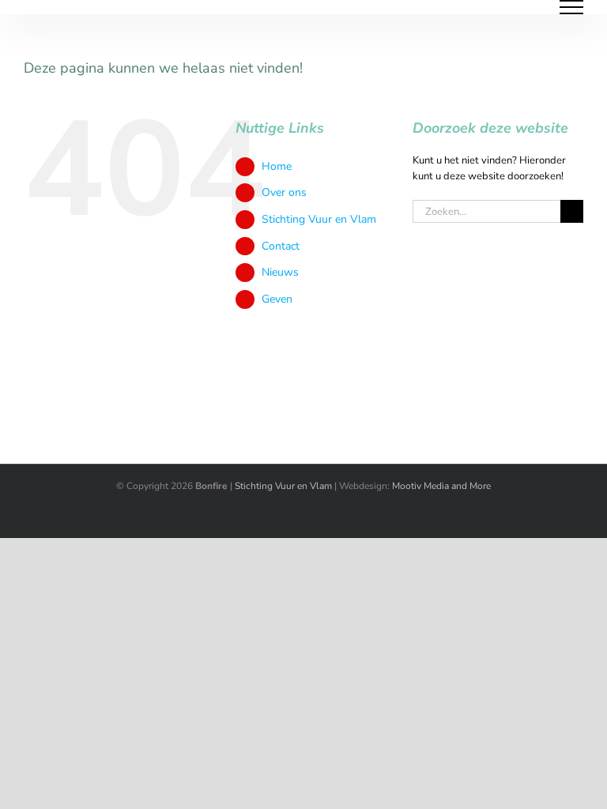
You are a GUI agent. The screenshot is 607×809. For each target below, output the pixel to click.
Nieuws (280, 272)
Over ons (284, 192)
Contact (281, 246)
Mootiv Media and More (441, 486)
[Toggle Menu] (571, 7)
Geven (277, 299)
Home (277, 166)
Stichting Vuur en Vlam (319, 219)
